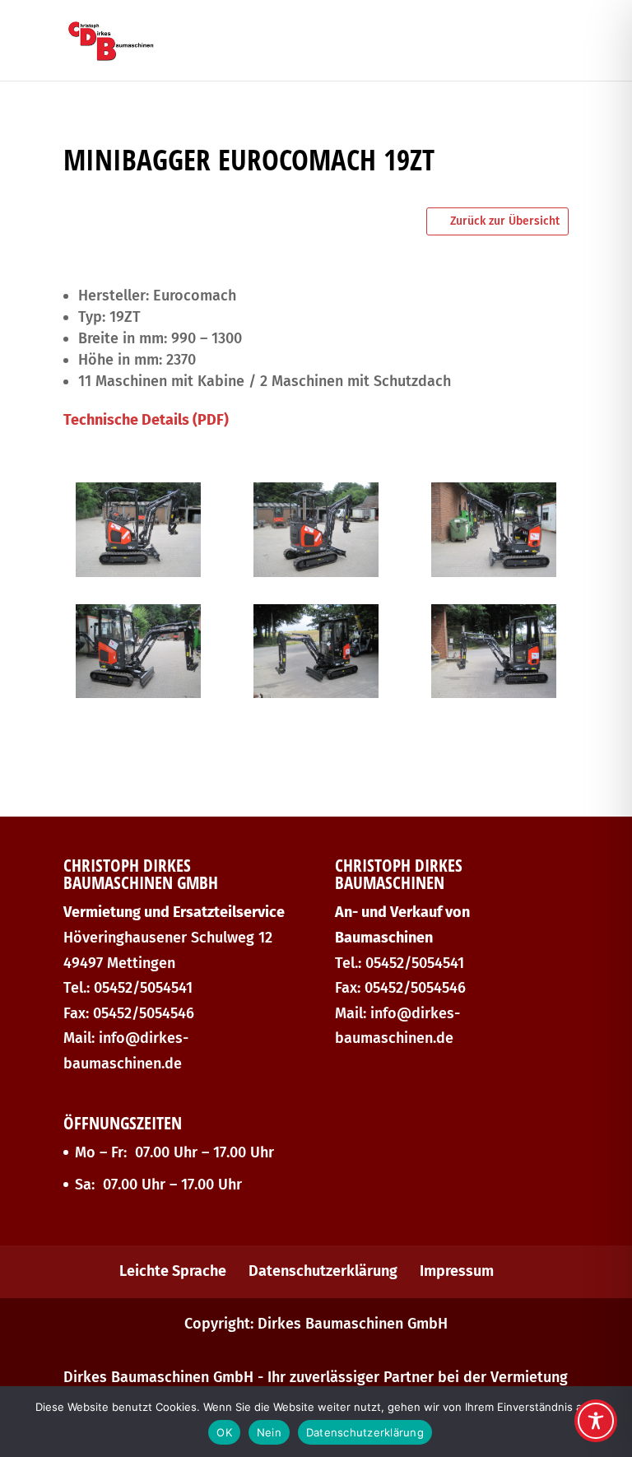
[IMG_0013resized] (138, 572)
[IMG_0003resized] (493, 693)
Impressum (457, 1271)
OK (224, 1432)
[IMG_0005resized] (138, 693)
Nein (269, 1432)
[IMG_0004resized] (316, 693)
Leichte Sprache (172, 1271)
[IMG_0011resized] (493, 572)
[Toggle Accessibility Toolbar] (596, 1421)
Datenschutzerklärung (323, 1271)
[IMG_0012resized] (316, 572)
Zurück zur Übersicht (505, 221)
